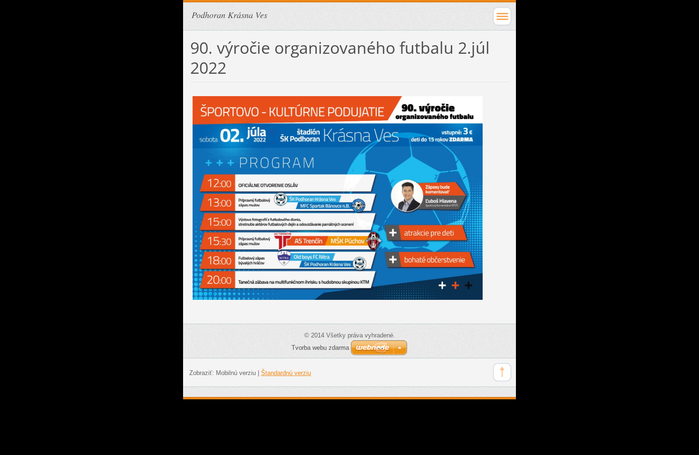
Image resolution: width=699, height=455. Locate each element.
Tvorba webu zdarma (320, 347)
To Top (502, 372)
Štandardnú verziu (286, 372)
